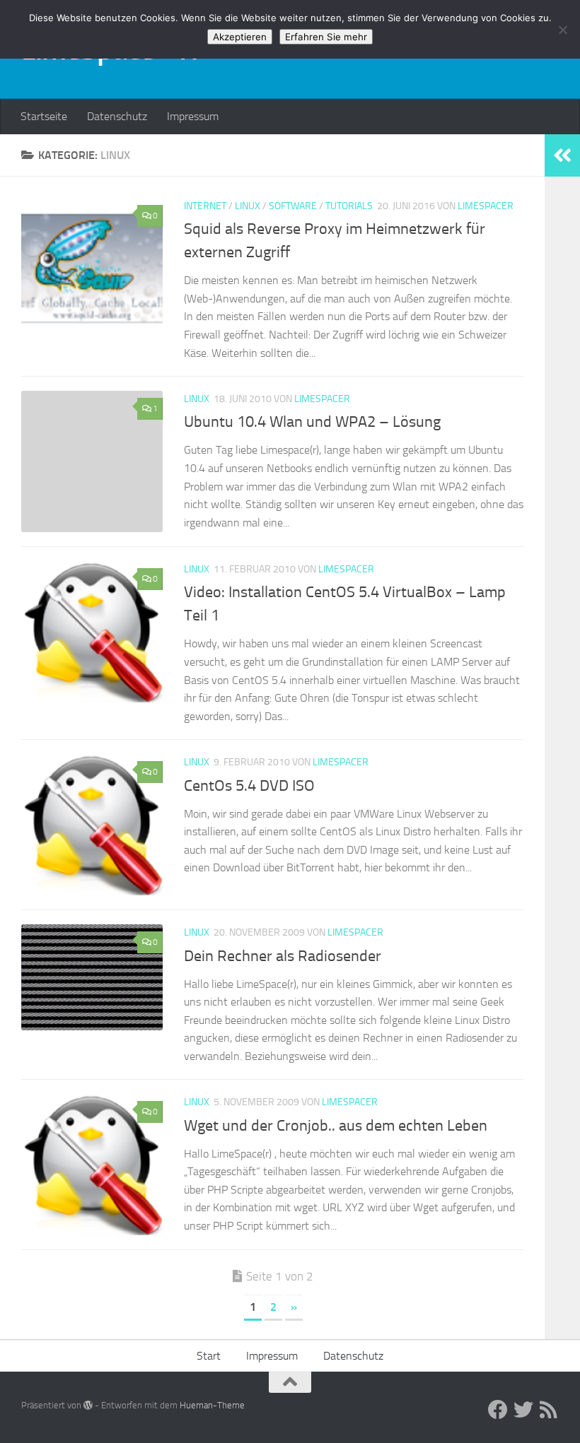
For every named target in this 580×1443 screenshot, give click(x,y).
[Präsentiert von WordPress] (88, 1405)
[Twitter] (523, 1410)
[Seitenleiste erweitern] (562, 155)
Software (293, 206)
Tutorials (349, 206)
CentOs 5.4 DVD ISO (249, 786)
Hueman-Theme (212, 1405)
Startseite (44, 116)
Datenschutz (117, 116)
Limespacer (486, 206)
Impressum (193, 116)
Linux (247, 206)
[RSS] (549, 1410)
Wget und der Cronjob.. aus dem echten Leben (335, 1126)
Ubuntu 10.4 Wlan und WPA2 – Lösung (312, 422)
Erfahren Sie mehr (326, 36)
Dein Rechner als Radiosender (282, 956)
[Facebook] (498, 1410)
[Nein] (562, 30)
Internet (205, 206)
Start (209, 1355)
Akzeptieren (240, 36)
